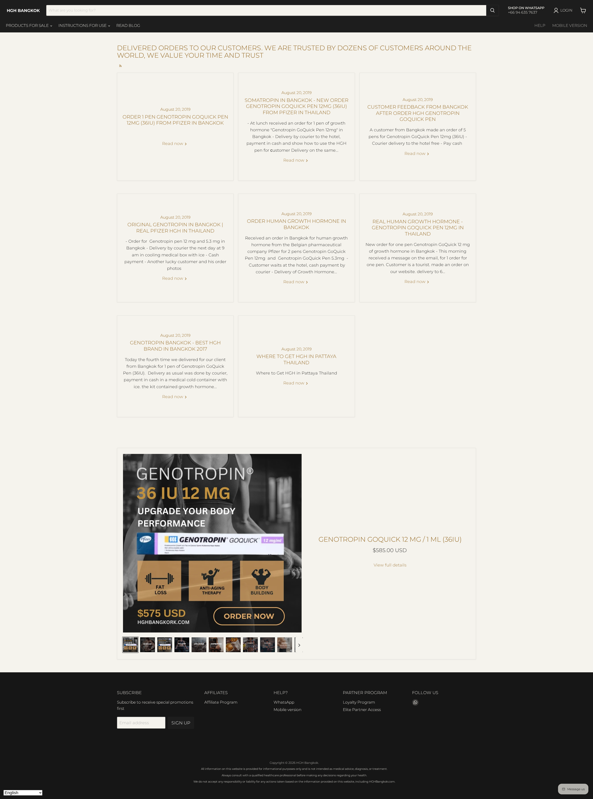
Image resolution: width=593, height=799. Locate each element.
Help (539, 25)
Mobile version (569, 25)
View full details (390, 565)
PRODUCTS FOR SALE (28, 25)
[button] (130, 645)
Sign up (180, 723)
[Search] (492, 10)
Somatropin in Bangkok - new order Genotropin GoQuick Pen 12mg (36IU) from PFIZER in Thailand (296, 106)
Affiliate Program (220, 702)
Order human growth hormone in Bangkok (296, 224)
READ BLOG (128, 25)
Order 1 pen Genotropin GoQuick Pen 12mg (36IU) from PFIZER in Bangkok (175, 120)
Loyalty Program (359, 702)
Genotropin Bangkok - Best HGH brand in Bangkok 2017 (175, 346)
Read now (173, 143)
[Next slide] (299, 644)
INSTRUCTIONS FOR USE (82, 25)
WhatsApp (284, 702)
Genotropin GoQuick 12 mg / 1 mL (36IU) (390, 539)
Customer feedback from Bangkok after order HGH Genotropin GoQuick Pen (417, 113)
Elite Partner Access (362, 709)
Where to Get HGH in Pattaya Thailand (296, 359)
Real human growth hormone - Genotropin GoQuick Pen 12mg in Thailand (418, 228)
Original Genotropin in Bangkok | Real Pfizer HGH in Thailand (175, 228)
